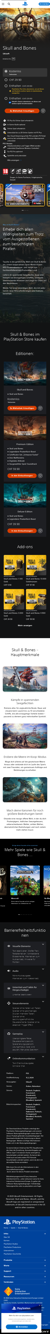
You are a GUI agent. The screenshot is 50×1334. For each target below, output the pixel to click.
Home (6, 1228)
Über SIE (7, 1237)
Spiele (13, 1228)
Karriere (6, 1240)
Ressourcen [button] (9, 1276)
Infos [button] (6, 1233)
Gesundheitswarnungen (15, 1169)
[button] (25, 195)
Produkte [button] (8, 1260)
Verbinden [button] (8, 1282)
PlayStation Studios (11, 1244)
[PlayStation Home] (25, 4)
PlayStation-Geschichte (12, 1254)
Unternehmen (9, 1250)
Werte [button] (6, 1265)
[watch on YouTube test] (38, 203)
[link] (25, 888)
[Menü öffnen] (3, 4)
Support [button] (7, 1271)
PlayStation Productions (12, 1247)
